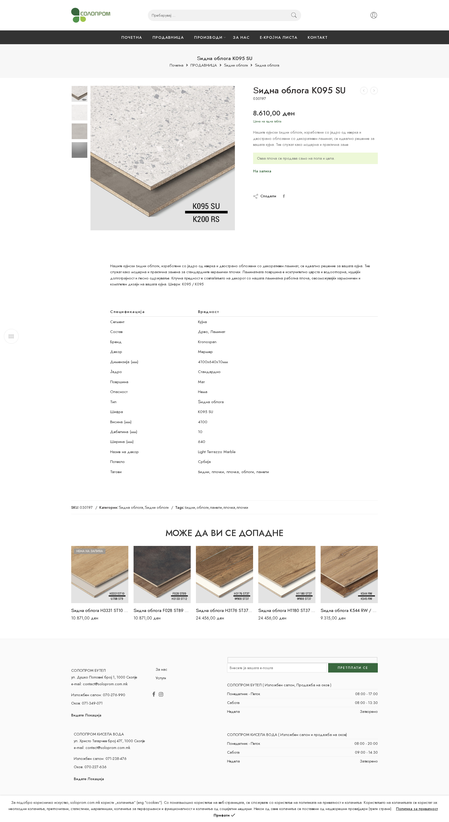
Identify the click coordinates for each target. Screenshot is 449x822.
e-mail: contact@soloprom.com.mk (99, 684)
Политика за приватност (417, 808)
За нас (161, 669)
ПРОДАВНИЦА (168, 37)
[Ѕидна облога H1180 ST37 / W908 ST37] (286, 574)
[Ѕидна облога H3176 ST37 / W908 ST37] (224, 574)
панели (216, 507)
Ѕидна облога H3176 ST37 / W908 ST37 (224, 610)
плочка (229, 507)
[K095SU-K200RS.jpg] (79, 94)
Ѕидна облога (267, 65)
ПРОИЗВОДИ (208, 37)
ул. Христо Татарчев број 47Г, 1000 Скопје (109, 740)
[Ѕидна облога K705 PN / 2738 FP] (374, 90)
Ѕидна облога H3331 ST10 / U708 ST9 (99, 610)
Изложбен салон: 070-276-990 (98, 694)
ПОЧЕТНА (131, 37)
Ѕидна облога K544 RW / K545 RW (349, 610)
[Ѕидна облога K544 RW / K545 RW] (349, 574)
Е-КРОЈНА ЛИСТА (278, 37)
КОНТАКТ (318, 37)
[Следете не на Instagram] (161, 694)
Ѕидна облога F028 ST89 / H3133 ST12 (162, 610)
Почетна (176, 65)
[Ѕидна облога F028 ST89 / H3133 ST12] (162, 574)
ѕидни (190, 507)
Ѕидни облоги (236, 65)
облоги (203, 507)
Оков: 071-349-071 (87, 703)
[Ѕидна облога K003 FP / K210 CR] (364, 90)
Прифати (222, 815)
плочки (242, 507)
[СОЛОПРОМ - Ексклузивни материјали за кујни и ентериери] (90, 15)
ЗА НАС (241, 37)
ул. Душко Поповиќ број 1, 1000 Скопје (104, 677)
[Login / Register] (374, 15)
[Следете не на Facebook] (153, 694)
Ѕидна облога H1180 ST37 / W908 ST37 (286, 610)
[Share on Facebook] (284, 196)
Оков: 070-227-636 (90, 766)
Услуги (161, 678)
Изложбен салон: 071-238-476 (100, 758)
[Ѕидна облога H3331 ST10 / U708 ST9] (99, 574)
